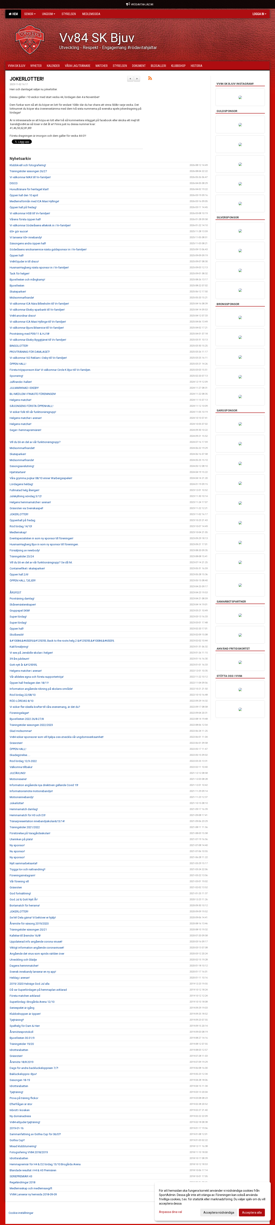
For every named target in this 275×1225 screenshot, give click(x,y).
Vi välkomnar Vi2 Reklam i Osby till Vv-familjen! (38, 357)
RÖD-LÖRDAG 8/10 (21, 700)
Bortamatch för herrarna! (25, 905)
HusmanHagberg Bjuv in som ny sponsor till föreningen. (44, 544)
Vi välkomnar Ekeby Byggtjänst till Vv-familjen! (38, 339)
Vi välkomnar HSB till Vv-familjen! (30, 213)
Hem (14, 14)
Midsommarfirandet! (22, 448)
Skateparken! (18, 291)
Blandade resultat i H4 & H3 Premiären (33, 1170)
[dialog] (213, 1201)
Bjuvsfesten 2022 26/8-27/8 (27, 719)
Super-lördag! (18, 616)
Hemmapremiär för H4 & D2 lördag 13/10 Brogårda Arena (45, 1164)
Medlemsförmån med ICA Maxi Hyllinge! (34, 201)
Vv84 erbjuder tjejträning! (25, 1122)
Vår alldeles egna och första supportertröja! (37, 676)
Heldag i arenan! (20, 977)
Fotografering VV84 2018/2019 (29, 1152)
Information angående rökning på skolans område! (41, 688)
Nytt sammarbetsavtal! (23, 863)
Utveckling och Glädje (23, 959)
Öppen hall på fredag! (23, 207)
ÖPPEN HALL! (18, 363)
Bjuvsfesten (17, 285)
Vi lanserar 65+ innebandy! (26, 237)
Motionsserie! (18, 779)
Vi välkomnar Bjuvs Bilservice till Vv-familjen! (37, 327)
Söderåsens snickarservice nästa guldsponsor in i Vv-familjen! (48, 249)
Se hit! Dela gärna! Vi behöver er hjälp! (33, 917)
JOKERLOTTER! (27, 79)
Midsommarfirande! (22, 297)
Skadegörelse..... (20, 755)
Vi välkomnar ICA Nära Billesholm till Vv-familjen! (39, 303)
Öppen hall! (17, 255)
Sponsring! (16, 375)
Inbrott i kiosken (20, 1110)
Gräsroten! (16, 743)
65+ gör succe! (19, 231)
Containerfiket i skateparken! (27, 568)
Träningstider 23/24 (22, 556)
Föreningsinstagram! (22, 875)
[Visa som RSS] (150, 79)
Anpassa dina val (170, 1212)
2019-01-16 (16, 1128)
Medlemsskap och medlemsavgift (31, 1188)
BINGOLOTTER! (19, 345)
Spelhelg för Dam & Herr (25, 1025)
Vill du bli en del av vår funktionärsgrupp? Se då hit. (41, 562)
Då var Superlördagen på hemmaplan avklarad (38, 989)
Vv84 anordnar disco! (23, 315)
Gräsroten (16, 887)
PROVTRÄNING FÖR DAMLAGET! (30, 351)
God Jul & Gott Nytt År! (24, 899)
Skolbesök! (17, 634)
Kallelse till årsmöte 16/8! (25, 935)
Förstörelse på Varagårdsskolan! (30, 833)
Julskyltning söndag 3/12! (26, 496)
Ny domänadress (20, 1116)
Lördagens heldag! (21, 484)
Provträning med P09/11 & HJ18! (29, 333)
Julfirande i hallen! (21, 381)
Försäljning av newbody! (25, 550)
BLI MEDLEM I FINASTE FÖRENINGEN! (33, 394)
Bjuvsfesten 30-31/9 (22, 1037)
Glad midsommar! (21, 731)
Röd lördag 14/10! (21, 526)
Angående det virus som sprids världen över (37, 953)
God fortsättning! (20, 893)
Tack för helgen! (19, 273)
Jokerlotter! (17, 803)
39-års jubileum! (19, 658)
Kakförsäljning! (19, 646)
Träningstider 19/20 (22, 1044)
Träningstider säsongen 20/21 (28, 929)
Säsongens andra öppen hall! (28, 243)
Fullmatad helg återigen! (24, 490)
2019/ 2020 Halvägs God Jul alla (29, 983)
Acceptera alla (252, 1212)
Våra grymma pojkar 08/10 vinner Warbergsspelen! (41, 478)
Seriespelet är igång (22, 1007)
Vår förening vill (19, 881)
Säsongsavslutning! (22, 466)
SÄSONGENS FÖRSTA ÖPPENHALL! (31, 406)
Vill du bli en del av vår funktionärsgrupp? (35, 442)
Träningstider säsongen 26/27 (28, 171)
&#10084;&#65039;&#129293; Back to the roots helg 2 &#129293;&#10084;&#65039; (62, 640)
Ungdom (47, 14)
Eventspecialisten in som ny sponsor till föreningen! (41, 538)
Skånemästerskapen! (23, 604)
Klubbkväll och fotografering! (28, 165)
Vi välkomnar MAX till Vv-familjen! (30, 177)
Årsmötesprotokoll (21, 1031)
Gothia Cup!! (17, 1140)
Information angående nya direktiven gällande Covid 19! (44, 785)
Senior (28, 14)
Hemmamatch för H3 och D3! (28, 815)
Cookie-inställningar (21, 1212)
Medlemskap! (18, 532)
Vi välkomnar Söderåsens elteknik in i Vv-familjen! (40, 225)
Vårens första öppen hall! (25, 219)
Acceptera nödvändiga (218, 1212)
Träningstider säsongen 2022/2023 (31, 725)
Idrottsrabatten (19, 1050)
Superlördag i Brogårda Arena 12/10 (32, 1001)
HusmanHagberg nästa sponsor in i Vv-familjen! (39, 267)
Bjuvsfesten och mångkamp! (27, 279)
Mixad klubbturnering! (23, 1146)
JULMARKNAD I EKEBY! (24, 387)
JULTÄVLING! (18, 773)
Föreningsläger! (19, 712)
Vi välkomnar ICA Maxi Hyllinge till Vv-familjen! (38, 321)
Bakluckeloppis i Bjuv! (23, 1074)
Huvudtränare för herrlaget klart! (29, 189)
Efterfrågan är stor (21, 1104)
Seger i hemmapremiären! (25, 430)
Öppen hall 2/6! (19, 574)
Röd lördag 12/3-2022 (23, 761)
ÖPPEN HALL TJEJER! (23, 580)
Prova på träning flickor (24, 1098)
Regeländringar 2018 (22, 1182)
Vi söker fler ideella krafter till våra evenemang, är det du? (45, 706)
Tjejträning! (16, 1092)
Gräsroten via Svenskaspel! (26, 508)
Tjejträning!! (17, 1019)
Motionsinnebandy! (22, 797)
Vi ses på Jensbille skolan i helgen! (31, 652)
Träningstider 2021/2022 (25, 827)
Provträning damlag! (22, 598)
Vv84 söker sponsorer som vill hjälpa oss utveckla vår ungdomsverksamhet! (57, 737)
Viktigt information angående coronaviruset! (37, 947)
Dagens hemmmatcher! (24, 965)
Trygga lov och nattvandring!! (27, 869)
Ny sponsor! (17, 845)
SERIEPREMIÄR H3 (21, 1176)
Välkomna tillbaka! (21, 767)
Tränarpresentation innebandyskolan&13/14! (37, 821)
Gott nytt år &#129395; (23, 664)
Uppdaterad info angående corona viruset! (36, 941)
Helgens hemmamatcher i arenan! (30, 502)
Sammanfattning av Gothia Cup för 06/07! (35, 1134)
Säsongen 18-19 (20, 1080)
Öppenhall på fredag (22, 520)
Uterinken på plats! (21, 839)
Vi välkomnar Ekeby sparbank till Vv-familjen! (37, 309)
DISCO (14, 183)
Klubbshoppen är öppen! (25, 1013)
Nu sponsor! (17, 851)
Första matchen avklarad (25, 995)
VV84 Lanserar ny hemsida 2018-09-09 (33, 1194)
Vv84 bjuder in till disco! (24, 261)
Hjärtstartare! (18, 472)
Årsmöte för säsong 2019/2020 (29, 923)
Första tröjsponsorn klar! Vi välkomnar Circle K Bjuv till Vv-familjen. (50, 369)
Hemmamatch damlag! (24, 809)
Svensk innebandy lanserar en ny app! (33, 971)
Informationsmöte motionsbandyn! (31, 791)
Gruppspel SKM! (20, 610)
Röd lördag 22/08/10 (22, 694)
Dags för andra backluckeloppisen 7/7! (34, 1068)
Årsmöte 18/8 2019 (21, 1062)
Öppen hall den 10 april (24, 195)
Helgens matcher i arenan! (26, 418)
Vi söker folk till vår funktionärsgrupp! (33, 412)
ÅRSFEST (15, 592)
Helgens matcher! (20, 400)
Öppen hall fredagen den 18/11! (29, 682)
